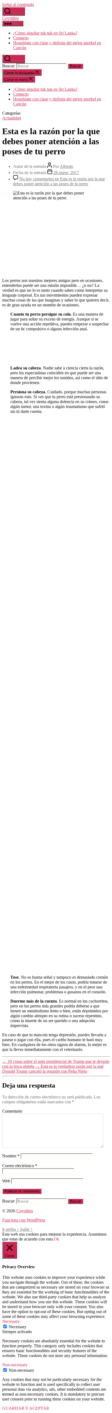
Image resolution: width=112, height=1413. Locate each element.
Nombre (11, 1156)
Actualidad (11, 118)
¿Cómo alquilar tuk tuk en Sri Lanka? (45, 33)
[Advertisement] (56, 239)
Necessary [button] (11, 1321)
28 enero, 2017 (66, 172)
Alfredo (66, 166)
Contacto (21, 38)
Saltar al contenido (18, 4)
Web (6, 1181)
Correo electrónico (19, 1165)
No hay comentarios (59, 181)
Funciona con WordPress (23, 1220)
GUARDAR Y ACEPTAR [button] (25, 1408)
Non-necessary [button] (15, 1364)
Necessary (17, 1326)
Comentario (12, 1111)
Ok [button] (56, 1239)
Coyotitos (10, 18)
